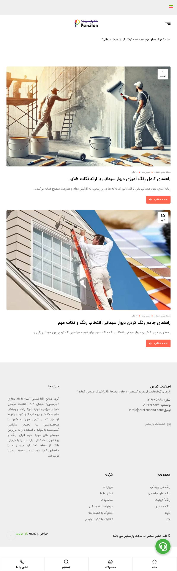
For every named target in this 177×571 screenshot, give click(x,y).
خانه (167, 39)
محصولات (110, 567)
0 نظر (134, 172)
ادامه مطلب (161, 200)
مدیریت (146, 172)
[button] (11, 535)
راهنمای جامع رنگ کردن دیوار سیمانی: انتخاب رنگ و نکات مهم (114, 322)
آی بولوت (21, 533)
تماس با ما (22, 567)
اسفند (163, 73)
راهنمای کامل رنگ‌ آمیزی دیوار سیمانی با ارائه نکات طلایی (119, 179)
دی (163, 217)
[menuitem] (170, 6)
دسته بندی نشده (162, 172)
